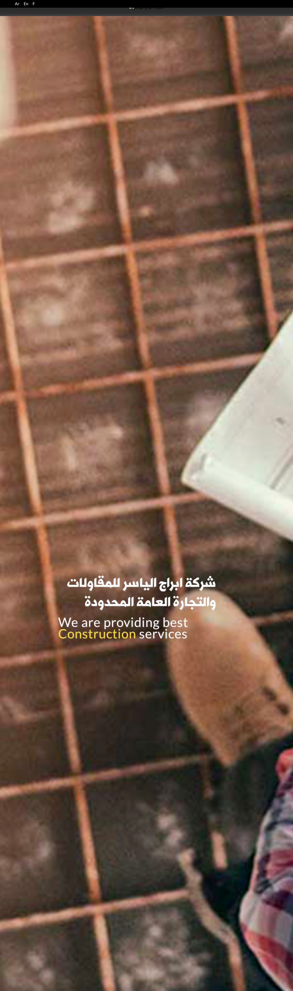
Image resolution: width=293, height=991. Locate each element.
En (26, 4)
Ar (17, 4)
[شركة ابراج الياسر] (146, 9)
